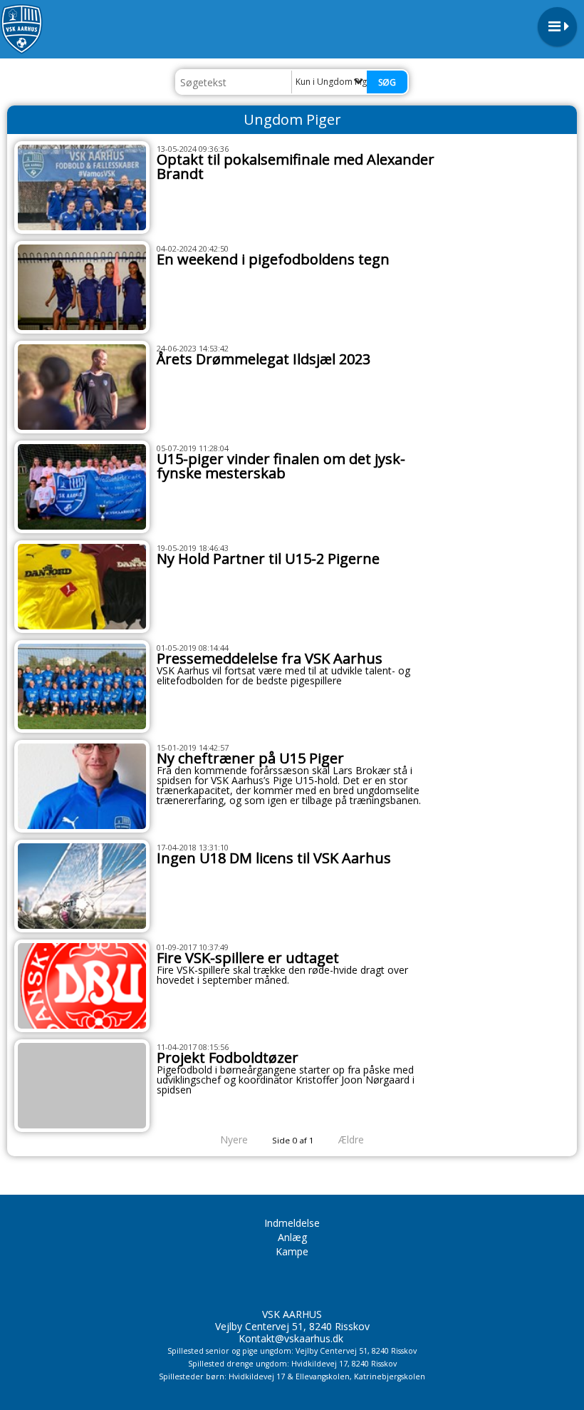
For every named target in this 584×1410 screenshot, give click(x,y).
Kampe (292, 1251)
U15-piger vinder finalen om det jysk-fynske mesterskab (281, 466)
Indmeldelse (292, 1223)
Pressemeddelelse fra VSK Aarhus (269, 658)
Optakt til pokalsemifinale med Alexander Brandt (295, 166)
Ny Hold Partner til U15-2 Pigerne (268, 558)
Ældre (352, 1139)
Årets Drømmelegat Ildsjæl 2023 (263, 359)
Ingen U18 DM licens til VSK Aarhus (274, 858)
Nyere (234, 1139)
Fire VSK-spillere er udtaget (248, 957)
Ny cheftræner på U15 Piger (250, 758)
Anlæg (292, 1237)
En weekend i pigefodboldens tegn (273, 259)
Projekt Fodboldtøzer (227, 1057)
